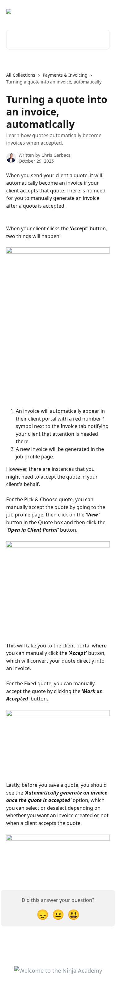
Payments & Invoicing (65, 75)
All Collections (20, 75)
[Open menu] (104, 11)
